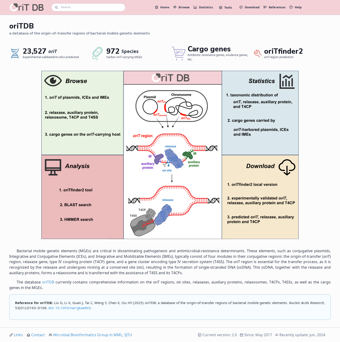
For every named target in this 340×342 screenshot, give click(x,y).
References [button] (277, 7)
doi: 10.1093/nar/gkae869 (69, 307)
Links (18, 334)
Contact (38, 334)
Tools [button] (228, 7)
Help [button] (298, 7)
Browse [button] (184, 7)
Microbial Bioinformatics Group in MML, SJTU (92, 334)
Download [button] (252, 7)
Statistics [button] (206, 7)
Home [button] (164, 7)
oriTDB (48, 282)
